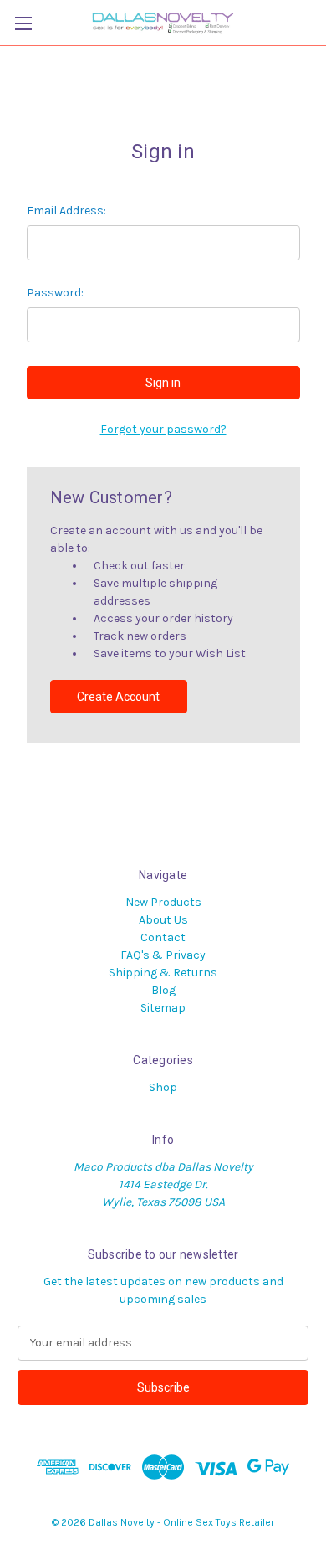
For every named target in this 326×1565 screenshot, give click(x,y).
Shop (163, 1087)
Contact (163, 937)
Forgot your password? (163, 429)
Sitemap (163, 1008)
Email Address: (66, 210)
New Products (163, 902)
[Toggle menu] (23, 23)
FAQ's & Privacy (163, 955)
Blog (163, 990)
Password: (55, 293)
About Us (163, 920)
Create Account (118, 696)
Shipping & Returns (163, 972)
